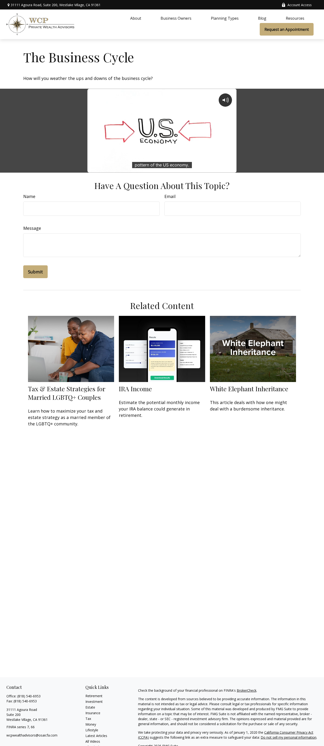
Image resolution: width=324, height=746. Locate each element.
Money (90, 724)
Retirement (93, 696)
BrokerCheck (246, 690)
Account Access (299, 5)
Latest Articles (96, 735)
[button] (135, 18)
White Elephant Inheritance (249, 388)
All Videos (92, 741)
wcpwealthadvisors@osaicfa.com (31, 735)
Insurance (92, 713)
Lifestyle (91, 730)
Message (32, 228)
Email (170, 196)
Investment (94, 701)
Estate (90, 707)
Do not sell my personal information (288, 737)
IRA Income (135, 388)
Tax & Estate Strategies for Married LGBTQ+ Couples (66, 392)
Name (29, 196)
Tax (88, 718)
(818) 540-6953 (29, 696)
